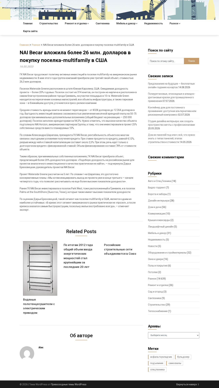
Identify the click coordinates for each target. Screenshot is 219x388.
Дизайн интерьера (158, 200)
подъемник (156, 363)
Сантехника (103, 23)
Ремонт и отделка (76, 23)
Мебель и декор (125, 23)
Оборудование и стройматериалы (167, 252)
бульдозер (183, 356)
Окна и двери (155, 259)
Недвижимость (153, 23)
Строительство (48, 23)
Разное (174, 23)
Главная (28, 23)
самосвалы (175, 363)
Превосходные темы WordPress (68, 384)
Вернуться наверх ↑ (187, 384)
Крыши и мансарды (159, 220)
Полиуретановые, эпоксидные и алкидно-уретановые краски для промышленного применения (171, 97)
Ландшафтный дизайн (160, 226)
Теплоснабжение (158, 311)
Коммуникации (156, 213)
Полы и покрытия (157, 265)
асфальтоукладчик (161, 356)
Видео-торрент (156, 187)
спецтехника (157, 369)
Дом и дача (154, 207)
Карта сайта (30, 31)
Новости (152, 246)
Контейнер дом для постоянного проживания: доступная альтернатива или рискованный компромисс (172, 111)
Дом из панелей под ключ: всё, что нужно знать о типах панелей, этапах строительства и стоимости (171, 138)
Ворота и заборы (157, 194)
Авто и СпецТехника (159, 181)
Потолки (152, 272)
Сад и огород (155, 291)
